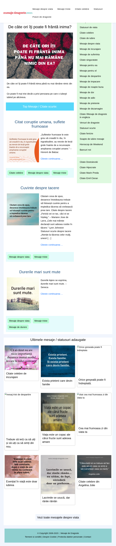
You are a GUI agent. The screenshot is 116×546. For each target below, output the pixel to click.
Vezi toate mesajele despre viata (58, 517)
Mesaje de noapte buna (91, 87)
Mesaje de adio (87, 98)
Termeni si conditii (33, 537)
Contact (87, 537)
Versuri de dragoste (89, 122)
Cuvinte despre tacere (40, 188)
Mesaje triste (63, 9)
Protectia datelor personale (70, 537)
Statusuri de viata (88, 27)
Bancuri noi (85, 150)
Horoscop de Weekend (91, 144)
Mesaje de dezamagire (91, 108)
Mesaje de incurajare (90, 49)
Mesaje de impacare (90, 81)
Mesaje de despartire (90, 76)
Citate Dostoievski (89, 162)
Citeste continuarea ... (52, 158)
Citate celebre (82, 9)
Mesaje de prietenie (89, 103)
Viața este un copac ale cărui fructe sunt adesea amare (56, 438)
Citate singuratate (89, 60)
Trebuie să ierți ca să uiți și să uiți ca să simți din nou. (20, 443)
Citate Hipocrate (88, 167)
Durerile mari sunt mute (39, 272)
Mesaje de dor (87, 92)
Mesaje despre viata (43, 9)
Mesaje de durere (18, 327)
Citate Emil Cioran (89, 178)
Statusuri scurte (88, 128)
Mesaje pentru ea (88, 65)
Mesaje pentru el (88, 70)
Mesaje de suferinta (90, 54)
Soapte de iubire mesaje (92, 139)
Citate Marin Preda (89, 173)
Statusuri (98, 9)
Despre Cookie (49, 537)
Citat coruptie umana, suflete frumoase (40, 124)
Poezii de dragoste (42, 17)
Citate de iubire (87, 38)
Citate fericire (86, 133)
